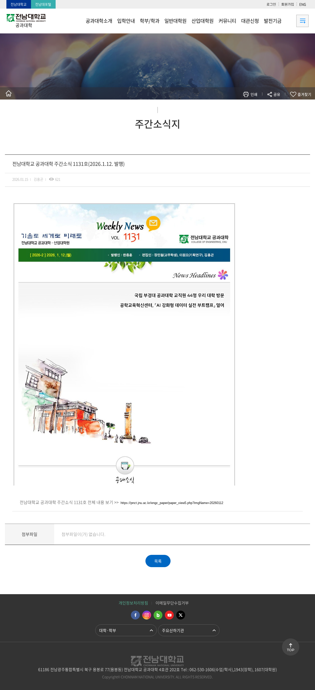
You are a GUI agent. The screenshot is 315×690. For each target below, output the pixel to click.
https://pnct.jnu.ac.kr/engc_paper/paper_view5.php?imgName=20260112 (172, 503)
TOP (290, 650)
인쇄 (254, 94)
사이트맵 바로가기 (296, 21)
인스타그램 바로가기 (146, 615)
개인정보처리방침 (133, 603)
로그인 (271, 4)
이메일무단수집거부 (172, 603)
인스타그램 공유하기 (262, 109)
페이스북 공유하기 (225, 109)
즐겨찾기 (304, 94)
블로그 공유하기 (255, 109)
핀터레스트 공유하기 (248, 109)
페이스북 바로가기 (135, 615)
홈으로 (8, 93)
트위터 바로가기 (180, 615)
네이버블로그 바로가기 (158, 615)
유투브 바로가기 (169, 615)
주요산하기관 (173, 630)
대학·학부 (107, 630)
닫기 (280, 106)
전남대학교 (19, 4)
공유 (276, 94)
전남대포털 (43, 4)
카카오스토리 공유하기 (240, 109)
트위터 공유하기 (233, 109)
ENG (302, 4)
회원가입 (287, 4)
